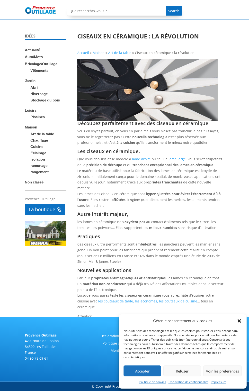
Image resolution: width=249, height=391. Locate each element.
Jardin (30, 81)
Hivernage (39, 94)
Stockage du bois (45, 100)
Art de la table (42, 134)
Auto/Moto (34, 57)
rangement (39, 172)
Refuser (182, 371)
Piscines (37, 117)
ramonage (38, 166)
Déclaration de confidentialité (188, 382)
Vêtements (39, 70)
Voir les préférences (222, 371)
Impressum (218, 382)
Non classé (34, 182)
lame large (177, 159)
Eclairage (38, 153)
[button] (239, 320)
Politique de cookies (152, 382)
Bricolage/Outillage (41, 64)
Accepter (142, 371)
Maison (31, 127)
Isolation (37, 159)
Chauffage (39, 140)
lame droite (141, 159)
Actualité (32, 50)
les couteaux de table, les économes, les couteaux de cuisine (147, 301)
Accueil (83, 52)
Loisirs (30, 110)
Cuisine (36, 147)
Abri (34, 87)
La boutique (42, 209)
